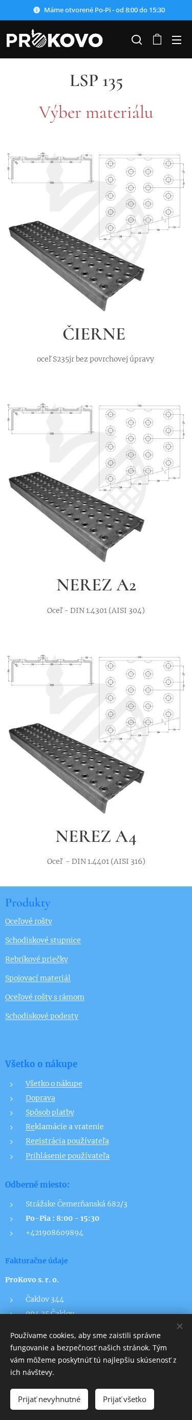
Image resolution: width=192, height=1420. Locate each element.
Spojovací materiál (38, 978)
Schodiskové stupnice (43, 940)
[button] (135, 39)
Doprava (40, 1098)
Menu (176, 39)
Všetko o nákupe (54, 1083)
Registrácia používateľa (67, 1141)
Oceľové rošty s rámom (44, 997)
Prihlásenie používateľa (68, 1155)
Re (30, 1126)
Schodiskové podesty (41, 1016)
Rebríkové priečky (36, 959)
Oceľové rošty (28, 921)
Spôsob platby (50, 1112)
